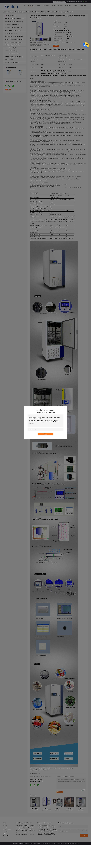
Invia (45, 434)
